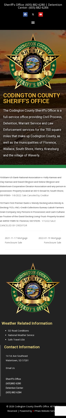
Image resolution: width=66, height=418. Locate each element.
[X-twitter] (33, 14)
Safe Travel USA (16, 339)
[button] (33, 22)
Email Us (10, 368)
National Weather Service (21, 335)
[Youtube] (40, 14)
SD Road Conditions (18, 330)
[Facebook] (25, 14)
